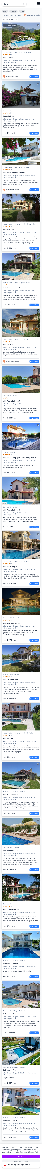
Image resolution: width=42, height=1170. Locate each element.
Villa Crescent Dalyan (11, 680)
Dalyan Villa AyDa (10, 1120)
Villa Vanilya (8, 738)
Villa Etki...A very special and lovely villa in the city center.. (19, 458)
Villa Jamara (8, 344)
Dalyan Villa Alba (9, 1070)
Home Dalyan (8, 116)
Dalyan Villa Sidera (10, 963)
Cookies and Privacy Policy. (29, 1152)
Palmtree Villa (8, 229)
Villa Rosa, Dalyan (10, 566)
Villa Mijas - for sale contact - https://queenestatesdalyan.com (16, 173)
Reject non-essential (21, 1161)
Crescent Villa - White (11, 623)
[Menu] (38, 3)
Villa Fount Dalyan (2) (11, 401)
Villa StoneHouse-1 (10, 794)
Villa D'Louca (8, 57)
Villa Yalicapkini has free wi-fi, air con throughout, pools (17, 288)
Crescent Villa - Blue (10, 851)
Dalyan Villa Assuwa (11, 1014)
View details (34, 76)
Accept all (21, 1156)
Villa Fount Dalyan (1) (11, 510)
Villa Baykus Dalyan (11, 909)
